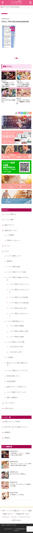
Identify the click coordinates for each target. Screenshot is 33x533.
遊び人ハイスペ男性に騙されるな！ (17, 364)
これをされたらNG (15, 352)
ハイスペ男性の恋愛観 (16, 326)
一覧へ (16, 58)
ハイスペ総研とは (10, 214)
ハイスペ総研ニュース (14, 256)
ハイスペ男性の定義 (13, 266)
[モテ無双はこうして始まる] (5, 495)
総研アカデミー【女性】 (12, 421)
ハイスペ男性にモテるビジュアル (19, 291)
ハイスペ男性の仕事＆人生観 (18, 331)
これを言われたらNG (16, 346)
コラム (6, 251)
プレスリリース (25, 517)
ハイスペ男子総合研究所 (18, 528)
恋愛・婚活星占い (13, 397)
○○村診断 (10, 357)
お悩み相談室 (11, 381)
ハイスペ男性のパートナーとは (17, 370)
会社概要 (3, 525)
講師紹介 (10, 261)
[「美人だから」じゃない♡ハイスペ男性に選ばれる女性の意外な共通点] (5, 464)
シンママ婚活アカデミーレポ (16, 392)
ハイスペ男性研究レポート (15, 321)
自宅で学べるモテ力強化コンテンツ (16, 427)
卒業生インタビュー (13, 240)
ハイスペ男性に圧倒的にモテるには (18, 278)
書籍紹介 (7, 437)
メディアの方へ (9, 403)
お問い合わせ (8, 408)
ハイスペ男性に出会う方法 (18, 308)
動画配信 (7, 432)
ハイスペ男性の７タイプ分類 (16, 272)
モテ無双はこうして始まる (17, 494)
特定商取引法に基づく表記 (11, 525)
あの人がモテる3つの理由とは (18, 474)
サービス (7, 246)
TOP (3, 510)
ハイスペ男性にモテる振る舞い (19, 303)
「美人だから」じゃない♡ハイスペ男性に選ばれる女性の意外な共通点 (20, 464)
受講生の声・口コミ (11, 230)
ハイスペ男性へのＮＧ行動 (15, 342)
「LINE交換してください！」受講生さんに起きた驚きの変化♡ (20, 454)
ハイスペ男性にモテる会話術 (18, 297)
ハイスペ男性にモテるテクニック (19, 315)
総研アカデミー (9, 225)
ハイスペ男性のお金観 (16, 336)
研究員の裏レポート (13, 376)
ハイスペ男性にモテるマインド (19, 284)
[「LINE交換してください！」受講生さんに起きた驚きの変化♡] (5, 454)
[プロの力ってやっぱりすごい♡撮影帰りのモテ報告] (5, 485)
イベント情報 (8, 219)
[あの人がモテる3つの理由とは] (5, 475)
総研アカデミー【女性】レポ (16, 387)
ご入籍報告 (10, 235)
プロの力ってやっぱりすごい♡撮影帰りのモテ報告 (20, 485)
